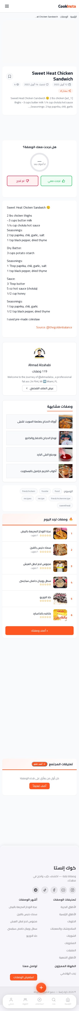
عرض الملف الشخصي (41, 388)
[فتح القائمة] (7, 6)
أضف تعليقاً (39, 785)
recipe (41, 498)
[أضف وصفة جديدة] (41, 988)
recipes (27, 498)
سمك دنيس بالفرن (40, 547)
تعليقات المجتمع (61, 764)
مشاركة (63, 90)
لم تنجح (20, 180)
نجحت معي (54, 180)
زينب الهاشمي (68, 973)
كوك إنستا (65, 868)
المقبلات (71, 950)
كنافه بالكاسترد (42, 613)
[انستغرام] (72, 890)
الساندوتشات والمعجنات (63, 928)
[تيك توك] (44, 890)
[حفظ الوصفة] (9, 76)
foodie (45, 491)
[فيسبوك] (54, 890)
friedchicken (28, 491)
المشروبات (70, 943)
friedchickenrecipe (60, 498)
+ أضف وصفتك (39, 630)
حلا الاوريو (45, 597)
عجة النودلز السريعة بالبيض (36, 531)
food (57, 491)
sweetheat (64, 505)
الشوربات (71, 935)
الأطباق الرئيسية (67, 914)
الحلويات (71, 921)
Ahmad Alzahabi (39, 365)
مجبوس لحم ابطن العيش (37, 564)
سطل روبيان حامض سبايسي (35, 581)
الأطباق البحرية (68, 906)
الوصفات (64, 16)
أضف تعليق (38, 764)
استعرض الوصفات (23, 977)
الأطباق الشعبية (67, 957)
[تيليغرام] (35, 890)
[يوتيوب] (63, 890)
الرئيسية (73, 16)
